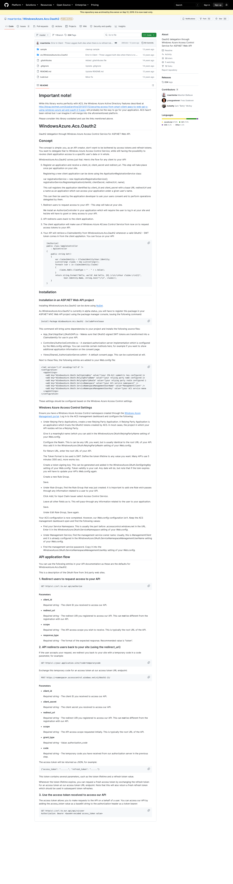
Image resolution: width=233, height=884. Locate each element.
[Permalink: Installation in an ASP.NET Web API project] (37, 300)
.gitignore (44, 66)
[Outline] (153, 85)
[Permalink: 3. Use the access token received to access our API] (37, 795)
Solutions (31, 5)
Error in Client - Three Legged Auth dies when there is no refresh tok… (82, 43)
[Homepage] (6, 5)
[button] (149, 243)
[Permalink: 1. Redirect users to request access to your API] (37, 579)
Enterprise (80, 5)
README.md (45, 71)
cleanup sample (92, 49)
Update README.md (94, 71)
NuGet (99, 305)
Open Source (64, 5)
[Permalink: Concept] (37, 141)
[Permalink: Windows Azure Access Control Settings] (37, 408)
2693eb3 (124, 43)
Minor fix (89, 77)
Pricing (95, 5)
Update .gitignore (93, 66)
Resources (46, 5)
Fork (206, 19)
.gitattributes (46, 60)
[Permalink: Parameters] (37, 594)
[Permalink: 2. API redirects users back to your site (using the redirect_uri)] (37, 647)
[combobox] (123, 35)
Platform (16, 5)
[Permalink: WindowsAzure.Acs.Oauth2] (37, 126)
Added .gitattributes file (95, 60)
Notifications (190, 19)
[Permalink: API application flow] (37, 557)
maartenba (14, 18)
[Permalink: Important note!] (37, 95)
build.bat (44, 77)
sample (43, 49)
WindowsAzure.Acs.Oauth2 (41, 18)
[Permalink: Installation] (37, 292)
